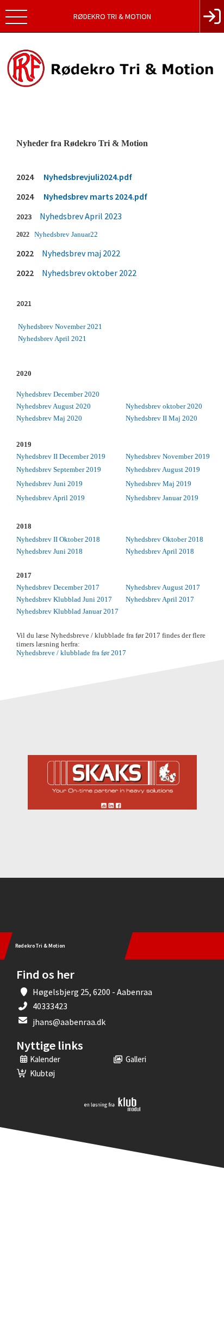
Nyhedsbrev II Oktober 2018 (58, 539)
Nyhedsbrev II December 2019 (60, 456)
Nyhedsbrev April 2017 (160, 599)
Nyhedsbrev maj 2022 (81, 253)
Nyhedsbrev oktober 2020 (164, 406)
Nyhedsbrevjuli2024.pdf (87, 176)
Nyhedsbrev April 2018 (160, 551)
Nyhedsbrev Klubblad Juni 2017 (64, 599)
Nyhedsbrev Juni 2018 (49, 551)
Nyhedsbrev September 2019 (58, 469)
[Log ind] (212, 16)
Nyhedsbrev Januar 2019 (162, 498)
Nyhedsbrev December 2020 (57, 394)
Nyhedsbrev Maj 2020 (49, 418)
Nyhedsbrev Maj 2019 (158, 484)
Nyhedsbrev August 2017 (163, 587)
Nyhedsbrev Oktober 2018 (164, 539)
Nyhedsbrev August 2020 (53, 406)
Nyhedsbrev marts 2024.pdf (95, 196)
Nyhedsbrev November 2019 (168, 456)
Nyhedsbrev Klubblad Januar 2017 (67, 611)
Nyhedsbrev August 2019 (163, 469)
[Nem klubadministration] (112, 1109)
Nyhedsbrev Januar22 (66, 234)
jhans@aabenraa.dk (69, 1021)
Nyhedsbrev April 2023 (81, 216)
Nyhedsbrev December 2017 (57, 587)
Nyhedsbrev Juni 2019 (49, 484)
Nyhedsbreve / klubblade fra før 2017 (71, 653)
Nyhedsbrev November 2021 (60, 326)
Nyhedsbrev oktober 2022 (89, 272)
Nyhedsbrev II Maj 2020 (161, 418)
